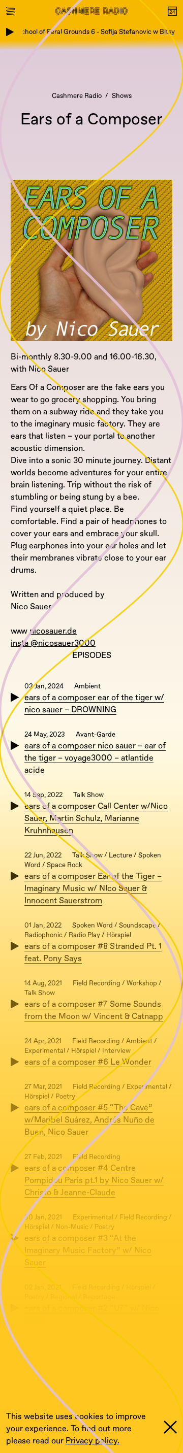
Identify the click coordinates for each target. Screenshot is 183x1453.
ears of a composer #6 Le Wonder (87, 1062)
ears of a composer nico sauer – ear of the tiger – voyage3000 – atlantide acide (95, 758)
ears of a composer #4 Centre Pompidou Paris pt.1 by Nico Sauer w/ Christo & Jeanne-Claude (94, 1180)
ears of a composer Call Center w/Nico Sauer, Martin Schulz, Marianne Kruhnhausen (96, 818)
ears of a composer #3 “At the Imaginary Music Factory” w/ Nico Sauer (87, 1250)
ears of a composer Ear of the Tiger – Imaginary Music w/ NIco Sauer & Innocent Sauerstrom (93, 888)
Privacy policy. (92, 1441)
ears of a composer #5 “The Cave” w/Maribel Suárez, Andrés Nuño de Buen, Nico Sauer (89, 1120)
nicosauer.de (53, 631)
